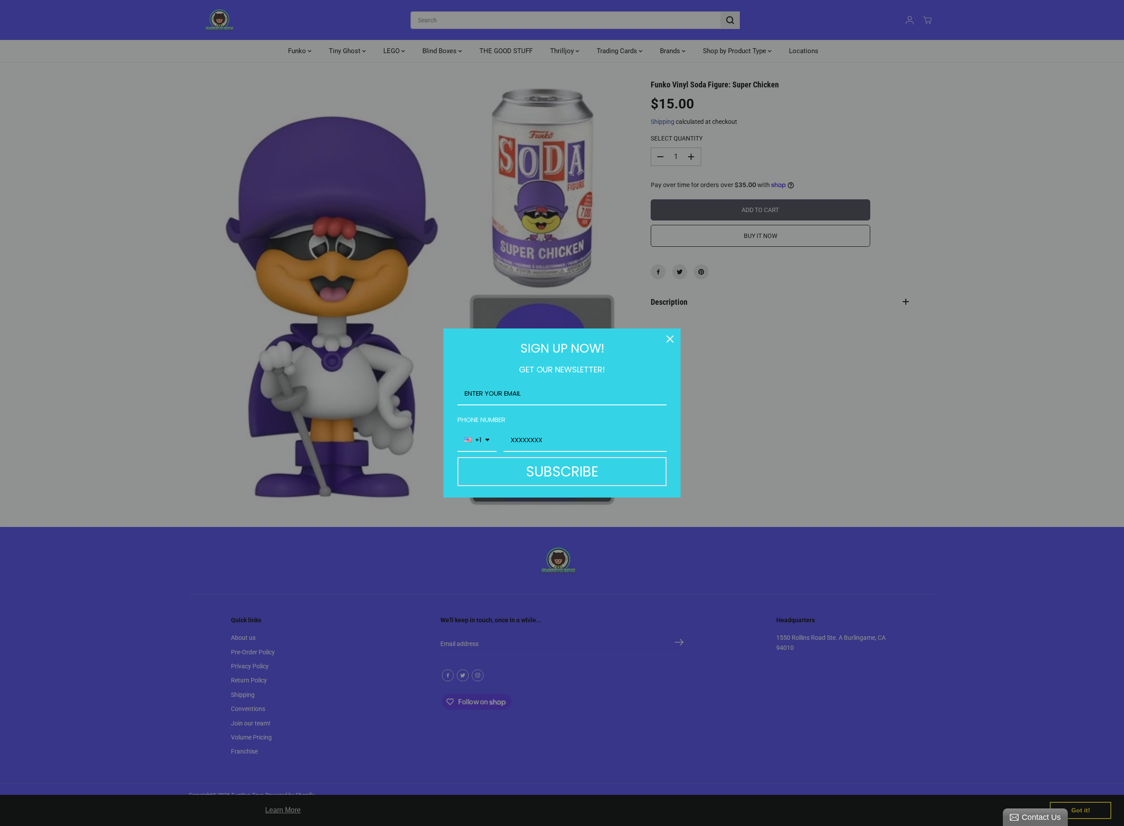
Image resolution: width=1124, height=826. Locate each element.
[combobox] (477, 440)
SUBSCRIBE (562, 471)
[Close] (670, 339)
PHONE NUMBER (481, 419)
